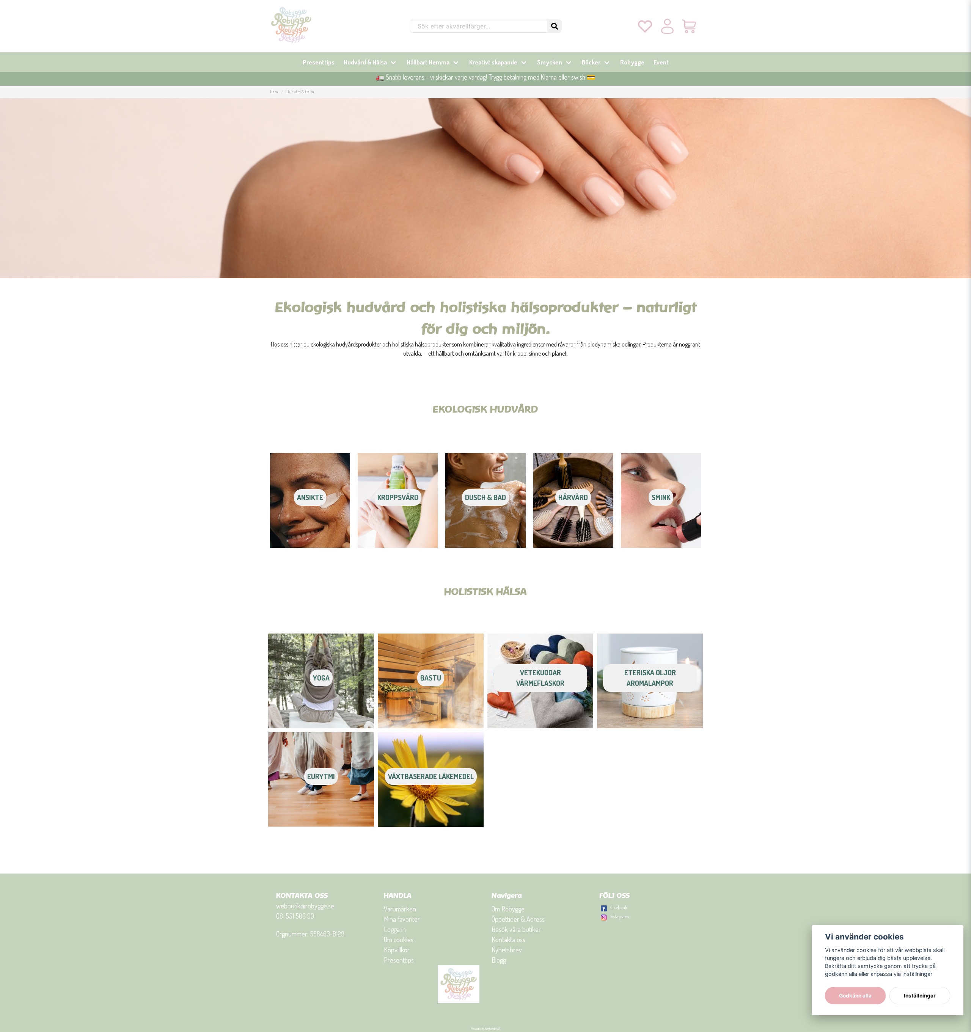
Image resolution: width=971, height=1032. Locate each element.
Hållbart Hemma (428, 62)
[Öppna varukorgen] (690, 26)
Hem (274, 91)
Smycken (549, 62)
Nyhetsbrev (507, 950)
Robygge (632, 62)
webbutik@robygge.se (305, 906)
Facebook (618, 907)
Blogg (499, 960)
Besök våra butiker (516, 929)
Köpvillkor (397, 950)
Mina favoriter (402, 919)
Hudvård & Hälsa (365, 62)
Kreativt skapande (493, 62)
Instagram (619, 916)
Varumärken (400, 909)
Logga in (395, 929)
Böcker (591, 62)
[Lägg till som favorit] (645, 26)
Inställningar (920, 996)
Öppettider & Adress (518, 919)
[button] (554, 26)
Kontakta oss (508, 939)
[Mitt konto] (667, 26)
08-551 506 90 (295, 916)
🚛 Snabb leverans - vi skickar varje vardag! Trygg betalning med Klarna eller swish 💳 (485, 77)
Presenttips (319, 62)
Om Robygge (508, 909)
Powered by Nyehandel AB (485, 1028)
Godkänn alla (855, 996)
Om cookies (398, 939)
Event (661, 62)
